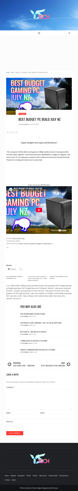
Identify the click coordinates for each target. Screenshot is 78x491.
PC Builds (22, 114)
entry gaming (25, 291)
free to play (65, 291)
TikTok (28, 476)
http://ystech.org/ (18, 238)
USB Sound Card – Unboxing (24, 364)
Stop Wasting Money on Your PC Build (32, 314)
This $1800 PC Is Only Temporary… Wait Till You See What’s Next (41, 323)
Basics (14, 480)
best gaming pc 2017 (52, 285)
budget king (30, 288)
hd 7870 (16, 293)
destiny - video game (55, 288)
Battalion (34, 285)
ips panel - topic (28, 293)
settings (30, 296)
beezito (41, 285)
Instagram (21, 476)
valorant (9, 298)
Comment (10, 387)
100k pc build (15, 285)
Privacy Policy (53, 476)
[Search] (69, 33)
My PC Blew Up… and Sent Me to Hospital (33, 332)
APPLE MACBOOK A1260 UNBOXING (53, 364)
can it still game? (41, 288)
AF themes (54, 488)
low (36, 293)
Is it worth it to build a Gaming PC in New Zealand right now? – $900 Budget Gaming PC (37, 278)
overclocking (58, 293)
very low (16, 298)
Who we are (43, 476)
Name (9, 413)
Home (7, 476)
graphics (9, 293)
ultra (63, 296)
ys (20, 298)
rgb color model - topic (18, 296)
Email (43, 413)
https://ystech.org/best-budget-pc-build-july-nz (35, 243)
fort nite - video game (46, 291)
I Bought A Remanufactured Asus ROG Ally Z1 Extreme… (38, 350)
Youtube (13, 476)
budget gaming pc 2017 (17, 288)
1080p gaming (25, 285)
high (20, 293)
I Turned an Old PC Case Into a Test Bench (33, 341)
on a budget (49, 293)
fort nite (34, 291)
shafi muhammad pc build (43, 296)
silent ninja (57, 296)
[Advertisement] (39, 51)
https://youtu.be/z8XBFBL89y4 (39, 185)
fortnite (57, 291)
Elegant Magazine (43, 488)
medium (41, 293)
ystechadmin (24, 124)
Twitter (35, 476)
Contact (7, 480)
